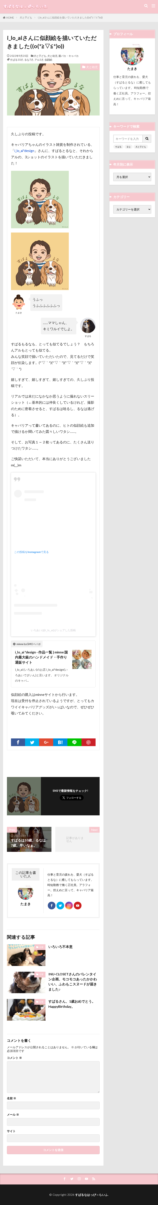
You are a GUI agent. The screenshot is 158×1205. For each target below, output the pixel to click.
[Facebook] (18, 742)
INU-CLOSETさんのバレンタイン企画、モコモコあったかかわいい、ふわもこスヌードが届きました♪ (72, 981)
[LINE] (74, 742)
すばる (118, 146)
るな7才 (28, 59)
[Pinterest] (89, 742)
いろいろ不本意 (60, 947)
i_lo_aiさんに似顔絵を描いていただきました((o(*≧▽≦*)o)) (70, 17)
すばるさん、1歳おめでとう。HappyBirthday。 (71, 1003)
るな (128, 146)
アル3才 (39, 59)
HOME (10, 17)
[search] (147, 139)
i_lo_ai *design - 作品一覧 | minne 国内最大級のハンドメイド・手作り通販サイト (41, 657)
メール (13, 1114)
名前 (11, 1098)
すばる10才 (16, 59)
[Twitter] (32, 742)
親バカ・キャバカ (69, 55)
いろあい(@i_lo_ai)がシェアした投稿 (53, 630)
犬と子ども (26, 17)
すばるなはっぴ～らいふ (91, 1194)
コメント (14, 1057)
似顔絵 (48, 59)
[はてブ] (60, 742)
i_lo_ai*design (24, 151)
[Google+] (46, 742)
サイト (11, 1131)
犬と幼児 (52, 55)
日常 (41, 947)
